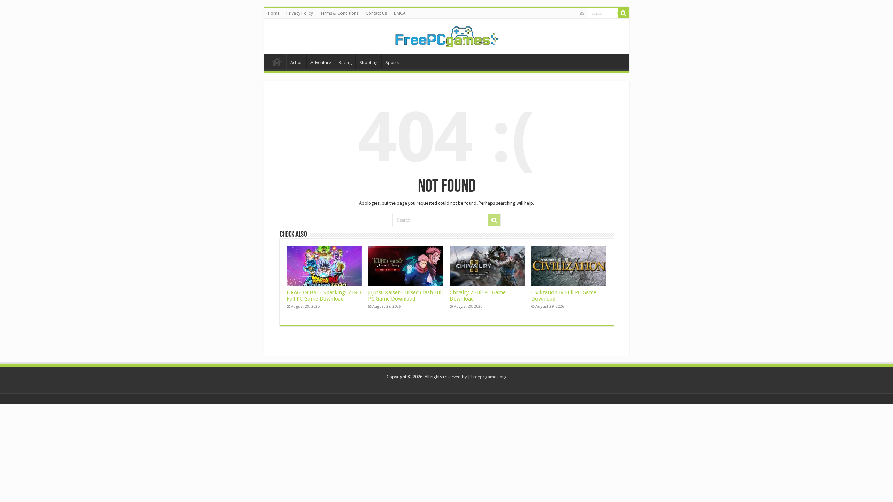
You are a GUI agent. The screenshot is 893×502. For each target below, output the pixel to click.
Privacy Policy (299, 13)
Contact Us (376, 13)
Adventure (320, 62)
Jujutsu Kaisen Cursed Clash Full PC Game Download (405, 295)
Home (273, 13)
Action (296, 62)
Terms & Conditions (339, 13)
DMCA (399, 13)
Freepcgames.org (489, 376)
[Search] (623, 13)
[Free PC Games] (446, 35)
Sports (392, 62)
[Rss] (582, 13)
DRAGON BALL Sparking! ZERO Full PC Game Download (324, 295)
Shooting (369, 62)
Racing (345, 62)
